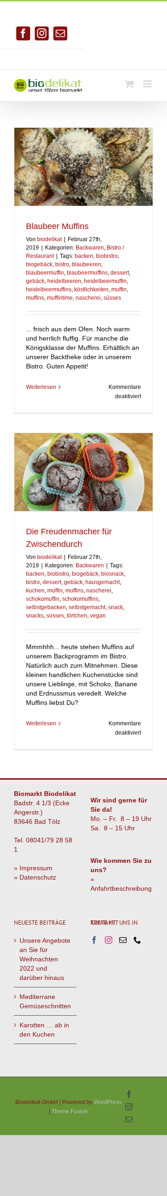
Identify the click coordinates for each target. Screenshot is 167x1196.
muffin (119, 289)
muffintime (60, 298)
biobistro (107, 256)
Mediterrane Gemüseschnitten (45, 1001)
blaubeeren (86, 264)
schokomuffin (42, 599)
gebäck (35, 281)
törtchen (77, 615)
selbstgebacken (46, 607)
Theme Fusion (69, 1111)
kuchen (35, 590)
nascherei (88, 298)
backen (84, 256)
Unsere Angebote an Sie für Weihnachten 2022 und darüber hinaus (45, 959)
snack (115, 607)
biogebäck (39, 264)
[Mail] (123, 940)
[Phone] (137, 940)
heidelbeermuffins (48, 289)
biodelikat (49, 239)
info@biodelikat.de (125, 56)
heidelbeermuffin (105, 281)
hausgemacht (102, 582)
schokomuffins (80, 599)
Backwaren (90, 247)
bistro (62, 264)
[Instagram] (108, 940)
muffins (35, 298)
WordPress (108, 1102)
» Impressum (33, 868)
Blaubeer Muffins (57, 226)
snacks (35, 615)
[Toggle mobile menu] (148, 84)
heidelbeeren (64, 281)
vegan (98, 615)
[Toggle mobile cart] (129, 84)
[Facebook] (94, 940)
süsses (112, 298)
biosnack (112, 574)
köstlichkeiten (91, 289)
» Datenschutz (35, 877)
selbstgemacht (87, 607)
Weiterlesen (41, 387)
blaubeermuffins (87, 272)
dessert (119, 272)
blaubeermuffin (45, 272)
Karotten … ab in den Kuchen (44, 1029)
